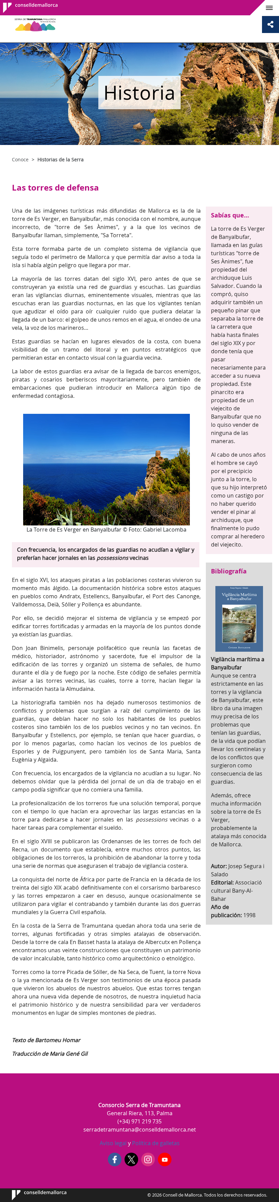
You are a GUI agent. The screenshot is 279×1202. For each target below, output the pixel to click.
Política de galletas (155, 1143)
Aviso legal (113, 1143)
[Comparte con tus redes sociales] (270, 24)
